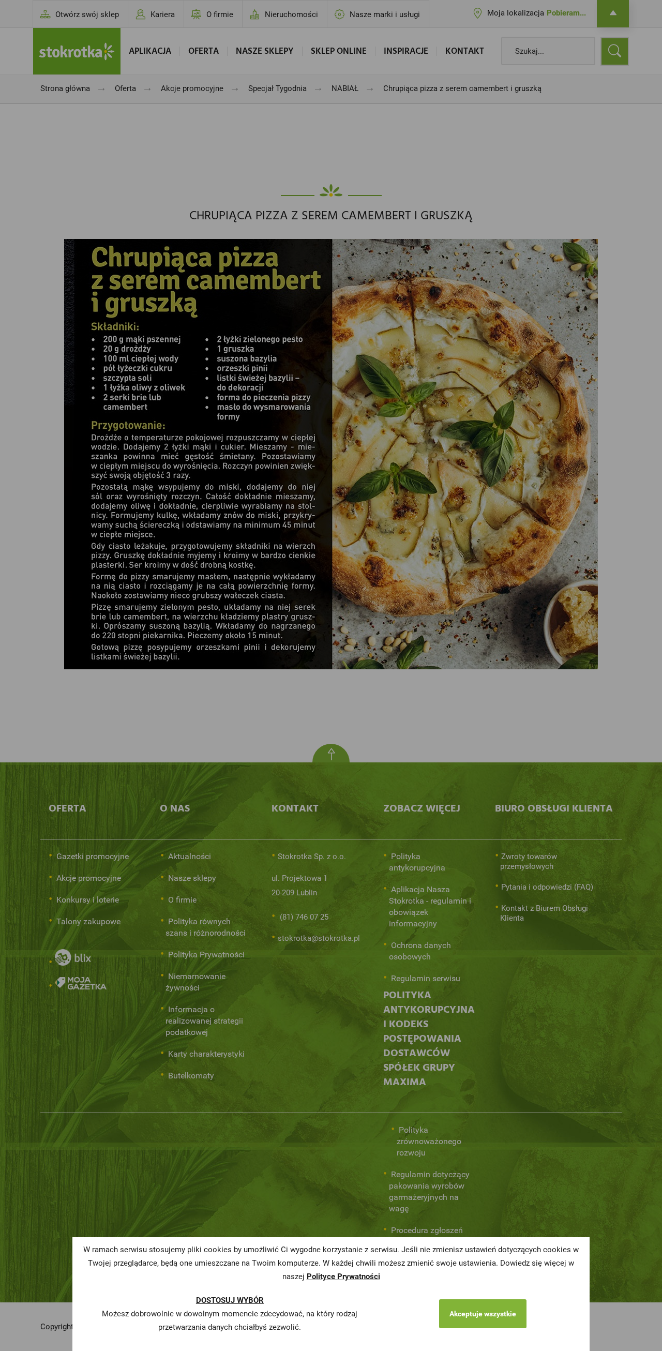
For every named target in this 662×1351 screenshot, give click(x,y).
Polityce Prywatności (343, 1276)
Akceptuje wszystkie (482, 1314)
